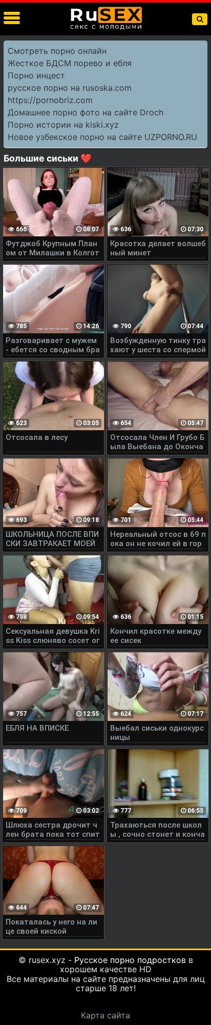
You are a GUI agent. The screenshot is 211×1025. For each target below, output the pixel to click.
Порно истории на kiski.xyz (63, 124)
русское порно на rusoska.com (70, 88)
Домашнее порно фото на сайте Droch (85, 112)
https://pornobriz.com (50, 100)
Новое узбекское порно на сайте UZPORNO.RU (102, 137)
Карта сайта (105, 1015)
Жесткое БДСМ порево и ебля (70, 63)
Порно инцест (36, 75)
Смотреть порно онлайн (57, 51)
